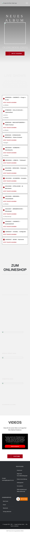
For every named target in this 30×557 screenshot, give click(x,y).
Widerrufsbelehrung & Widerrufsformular (22, 490)
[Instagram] (4, 472)
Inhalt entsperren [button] (15, 446)
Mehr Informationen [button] (15, 443)
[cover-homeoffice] (12, 357)
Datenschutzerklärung (22, 479)
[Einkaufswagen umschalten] (23, 3)
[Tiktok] (6, 472)
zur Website (5, 105)
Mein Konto (5, 501)
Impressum (19, 470)
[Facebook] (2, 472)
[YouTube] (8, 472)
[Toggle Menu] (27, 3)
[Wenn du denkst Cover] (12, 331)
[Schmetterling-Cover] (12, 383)
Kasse (4, 504)
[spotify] (15, 328)
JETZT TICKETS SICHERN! (9, 102)
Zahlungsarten (20, 482)
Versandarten (20, 486)
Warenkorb (5, 508)
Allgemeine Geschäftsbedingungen (22, 474)
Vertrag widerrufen (7, 511)
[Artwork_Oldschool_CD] (15, 23)
